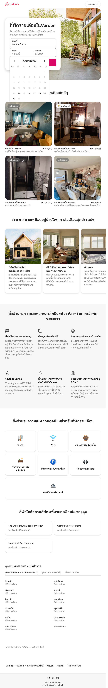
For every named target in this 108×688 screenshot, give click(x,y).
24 (19, 93)
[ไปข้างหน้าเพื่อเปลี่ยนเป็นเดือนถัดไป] (44, 61)
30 (14, 99)
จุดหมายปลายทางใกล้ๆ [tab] (51, 572)
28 (40, 93)
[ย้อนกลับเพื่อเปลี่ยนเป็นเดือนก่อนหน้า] (14, 61)
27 (34, 93)
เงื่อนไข (61, 685)
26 (29, 93)
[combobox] (33, 44)
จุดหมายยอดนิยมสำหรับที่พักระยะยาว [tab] (21, 572)
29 (45, 93)
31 (19, 99)
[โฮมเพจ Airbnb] (12, 4)
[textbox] (21, 54)
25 (24, 93)
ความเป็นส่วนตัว (49, 685)
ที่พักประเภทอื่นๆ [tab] (72, 572)
